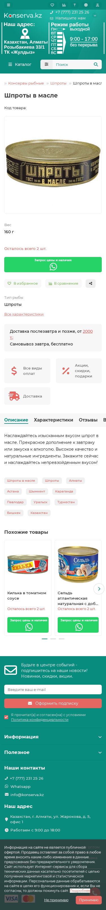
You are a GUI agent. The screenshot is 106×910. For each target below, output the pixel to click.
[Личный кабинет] (97, 5)
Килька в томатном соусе (26, 595)
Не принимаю (56, 900)
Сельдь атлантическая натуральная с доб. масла (77, 598)
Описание (16, 420)
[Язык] (85, 5)
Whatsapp (20, 786)
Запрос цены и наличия (53, 260)
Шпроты (58, 83)
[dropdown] (8, 5)
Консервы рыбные (26, 83)
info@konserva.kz (27, 794)
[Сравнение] (64, 5)
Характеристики (53, 420)
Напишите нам (70, 18)
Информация (21, 737)
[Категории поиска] (46, 64)
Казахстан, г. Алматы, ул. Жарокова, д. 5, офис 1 (50, 819)
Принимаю (88, 900)
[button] (7, 589)
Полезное (17, 752)
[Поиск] (95, 64)
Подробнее (80, 891)
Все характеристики (24, 314)
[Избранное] (52, 5)
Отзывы (88, 420)
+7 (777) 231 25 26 (72, 12)
